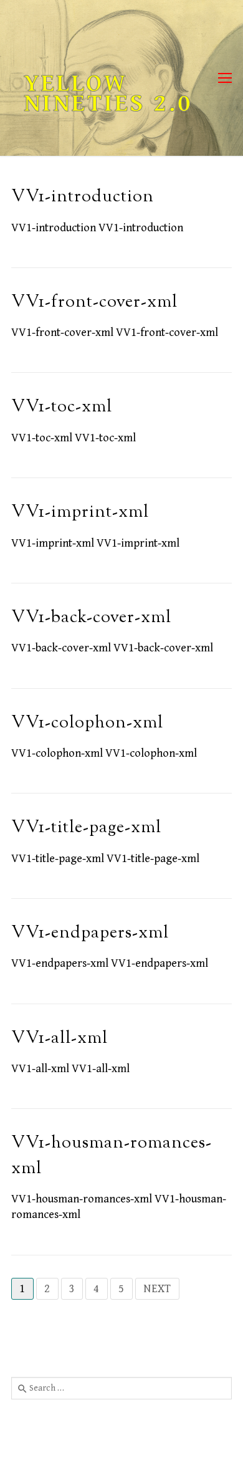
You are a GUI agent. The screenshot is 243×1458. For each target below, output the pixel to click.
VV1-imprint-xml (80, 513)
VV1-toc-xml (61, 407)
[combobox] (121, 1388)
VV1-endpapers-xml (90, 933)
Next (157, 1288)
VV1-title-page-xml (86, 828)
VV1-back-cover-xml (91, 618)
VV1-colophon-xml (87, 723)
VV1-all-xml (59, 1039)
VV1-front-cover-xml (94, 302)
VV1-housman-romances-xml (111, 1156)
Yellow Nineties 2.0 (108, 93)
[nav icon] (225, 78)
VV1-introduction (82, 197)
